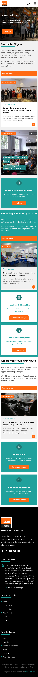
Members (6, 616)
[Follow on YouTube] (10, 551)
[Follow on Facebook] (2, 551)
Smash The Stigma (8, 82)
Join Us (8, 31)
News (5, 602)
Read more (19, 203)
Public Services (9, 657)
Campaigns (7, 605)
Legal (5, 649)
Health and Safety (10, 646)
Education (7, 638)
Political (6, 653)
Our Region (7, 609)
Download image (19, 317)
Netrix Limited (30, 672)
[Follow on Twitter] (6, 551)
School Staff (6, 247)
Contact (6, 620)
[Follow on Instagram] (18, 551)
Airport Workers (7, 396)
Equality (6, 642)
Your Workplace (9, 613)
